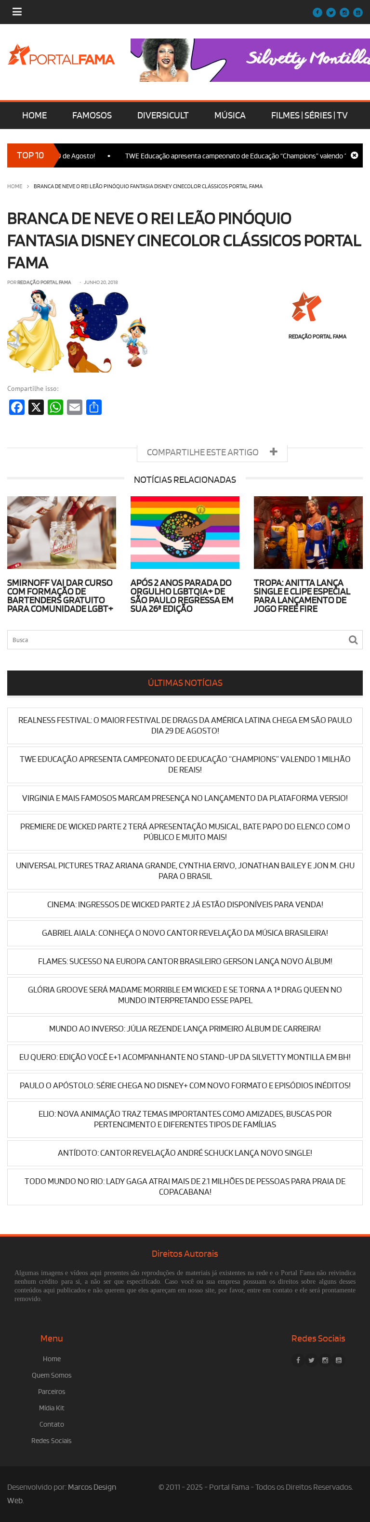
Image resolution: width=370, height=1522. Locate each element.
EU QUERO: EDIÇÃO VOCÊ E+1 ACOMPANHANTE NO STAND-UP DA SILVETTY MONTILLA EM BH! (185, 1057)
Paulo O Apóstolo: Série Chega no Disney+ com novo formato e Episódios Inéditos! (185, 1085)
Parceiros (52, 1392)
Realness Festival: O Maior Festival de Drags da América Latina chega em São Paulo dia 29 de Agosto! (185, 725)
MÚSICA (230, 115)
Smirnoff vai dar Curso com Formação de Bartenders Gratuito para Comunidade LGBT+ (60, 596)
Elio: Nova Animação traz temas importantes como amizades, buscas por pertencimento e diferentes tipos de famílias (185, 1119)
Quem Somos (52, 1375)
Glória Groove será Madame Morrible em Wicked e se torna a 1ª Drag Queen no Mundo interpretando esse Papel (185, 995)
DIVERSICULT (163, 115)
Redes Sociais (51, 1441)
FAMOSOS (92, 115)
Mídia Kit (52, 1408)
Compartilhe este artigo (203, 452)
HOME (34, 115)
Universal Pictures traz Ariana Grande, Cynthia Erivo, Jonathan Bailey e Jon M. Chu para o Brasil (185, 871)
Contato (52, 1424)
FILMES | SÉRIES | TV (309, 115)
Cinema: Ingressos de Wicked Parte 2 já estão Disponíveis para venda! (185, 904)
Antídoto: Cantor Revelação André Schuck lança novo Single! (185, 1153)
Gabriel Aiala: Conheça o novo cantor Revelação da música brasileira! (185, 933)
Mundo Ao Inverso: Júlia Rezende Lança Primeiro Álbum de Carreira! (185, 1028)
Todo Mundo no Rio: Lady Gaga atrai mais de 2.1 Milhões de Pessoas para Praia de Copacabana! (185, 1187)
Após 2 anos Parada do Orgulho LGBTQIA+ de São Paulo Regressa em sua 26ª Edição (182, 596)
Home (14, 186)
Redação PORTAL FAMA (44, 282)
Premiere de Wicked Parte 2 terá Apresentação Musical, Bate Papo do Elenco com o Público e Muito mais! (185, 832)
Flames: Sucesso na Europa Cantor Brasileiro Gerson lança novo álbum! (185, 961)
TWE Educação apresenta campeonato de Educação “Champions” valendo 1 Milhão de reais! (185, 764)
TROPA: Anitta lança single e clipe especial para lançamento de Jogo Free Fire (302, 596)
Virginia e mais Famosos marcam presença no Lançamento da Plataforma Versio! (185, 798)
